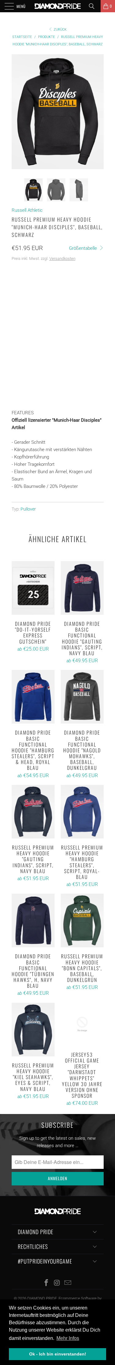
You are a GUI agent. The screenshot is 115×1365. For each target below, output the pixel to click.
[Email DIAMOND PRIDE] (67, 1283)
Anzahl (19, 357)
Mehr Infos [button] (67, 1338)
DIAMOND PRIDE (42, 1298)
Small (46, 286)
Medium (70, 286)
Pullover (28, 509)
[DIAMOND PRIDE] (57, 6)
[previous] (17, 111)
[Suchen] (93, 6)
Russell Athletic (27, 210)
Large (21, 302)
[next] (98, 111)
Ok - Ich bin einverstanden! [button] (57, 1354)
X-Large (44, 302)
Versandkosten (62, 258)
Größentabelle (83, 248)
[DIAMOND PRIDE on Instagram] (57, 1283)
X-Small (23, 286)
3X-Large (24, 317)
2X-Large (70, 302)
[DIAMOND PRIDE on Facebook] (46, 1283)
